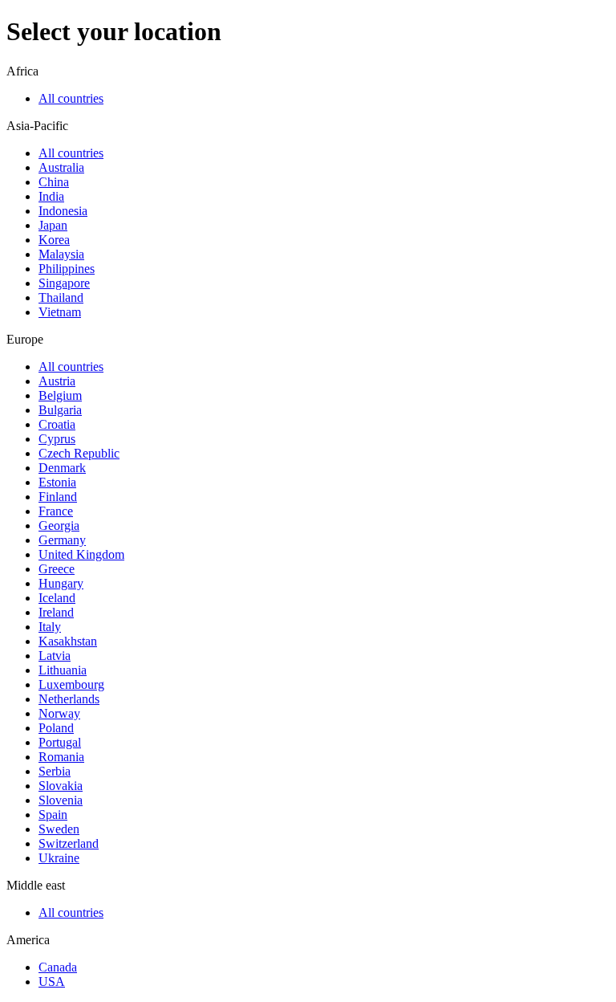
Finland (57, 496)
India (51, 196)
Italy (49, 626)
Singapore (64, 283)
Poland (56, 728)
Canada (57, 967)
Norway (59, 713)
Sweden (58, 829)
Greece (56, 569)
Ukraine (58, 858)
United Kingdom (81, 554)
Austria (56, 381)
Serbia (54, 771)
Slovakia (60, 785)
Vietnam (59, 312)
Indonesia (62, 211)
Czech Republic (79, 453)
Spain (52, 814)
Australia (61, 167)
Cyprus (56, 439)
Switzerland (68, 843)
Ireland (56, 612)
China (53, 182)
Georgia (58, 525)
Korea (54, 239)
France (55, 511)
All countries (70, 98)
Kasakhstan (67, 641)
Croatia (56, 424)
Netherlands (68, 699)
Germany (62, 540)
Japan (52, 225)
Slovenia (60, 800)
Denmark (62, 468)
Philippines (66, 268)
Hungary (60, 583)
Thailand (60, 297)
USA (51, 981)
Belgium (60, 395)
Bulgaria (60, 410)
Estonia (57, 482)
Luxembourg (71, 684)
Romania (61, 757)
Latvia (54, 655)
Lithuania (62, 670)
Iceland (56, 598)
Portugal (59, 742)
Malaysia (61, 254)
